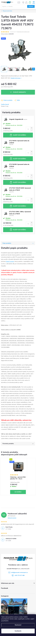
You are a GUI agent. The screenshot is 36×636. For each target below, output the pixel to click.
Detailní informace (15, 78)
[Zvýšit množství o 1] (31, 128)
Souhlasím (18, 631)
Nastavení (18, 625)
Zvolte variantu (19, 92)
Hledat (31, 6)
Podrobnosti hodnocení (23, 32)
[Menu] (33, 2)
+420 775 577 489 (19, 575)
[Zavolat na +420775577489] (23, 2)
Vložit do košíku (19, 135)
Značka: (5, 104)
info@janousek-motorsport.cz (19, 572)
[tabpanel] (18, 476)
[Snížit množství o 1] (31, 130)
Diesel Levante (10, 261)
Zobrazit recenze (12, 518)
